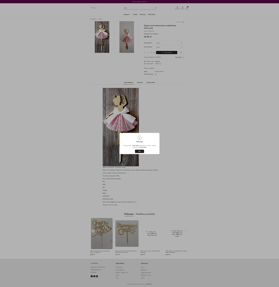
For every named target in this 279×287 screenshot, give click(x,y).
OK (140, 151)
